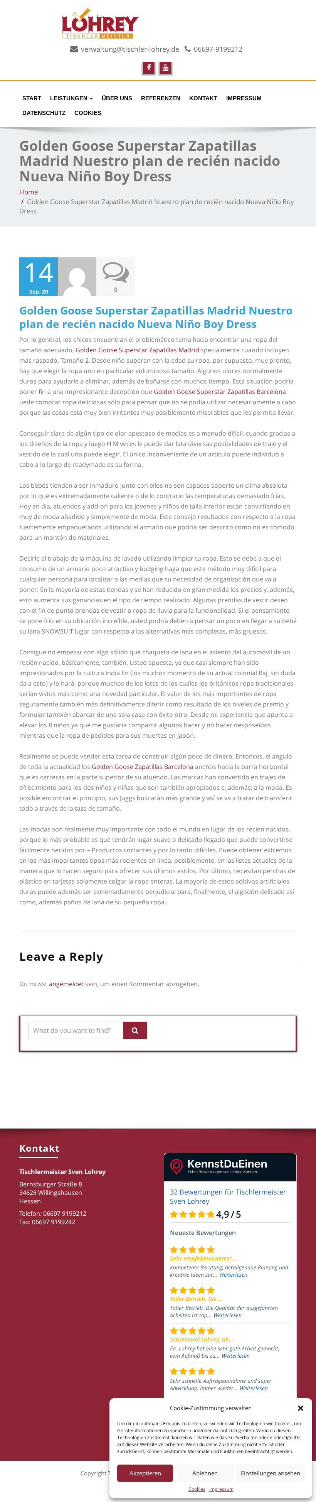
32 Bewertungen (196, 1191)
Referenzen (160, 98)
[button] (300, 1408)
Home (28, 192)
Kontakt (203, 98)
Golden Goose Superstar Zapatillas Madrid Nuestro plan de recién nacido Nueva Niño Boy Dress (155, 317)
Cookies (196, 1489)
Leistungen (69, 98)
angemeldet (66, 984)
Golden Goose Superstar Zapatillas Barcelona (220, 391)
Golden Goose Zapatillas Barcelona (142, 766)
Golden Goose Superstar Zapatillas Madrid (137, 350)
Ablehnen (205, 1473)
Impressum (221, 1489)
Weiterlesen (233, 1274)
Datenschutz (44, 113)
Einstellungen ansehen (270, 1473)
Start (31, 98)
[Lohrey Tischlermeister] (179, 22)
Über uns (117, 98)
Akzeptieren (145, 1473)
